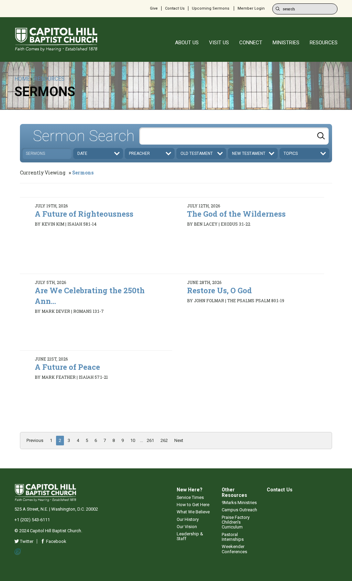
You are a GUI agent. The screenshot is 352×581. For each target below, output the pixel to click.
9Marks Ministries (239, 502)
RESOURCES (324, 42)
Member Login (251, 8)
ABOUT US (187, 42)
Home (22, 79)
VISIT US (219, 42)
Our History (188, 519)
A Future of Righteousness (84, 214)
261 (150, 440)
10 (132, 440)
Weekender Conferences (234, 549)
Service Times (190, 497)
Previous (34, 440)
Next (178, 440)
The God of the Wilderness (236, 214)
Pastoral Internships (233, 537)
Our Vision (187, 526)
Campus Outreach (239, 509)
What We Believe (193, 511)
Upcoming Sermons (210, 8)
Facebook (55, 541)
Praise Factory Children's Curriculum (236, 522)
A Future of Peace (67, 367)
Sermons (83, 172)
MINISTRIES (286, 42)
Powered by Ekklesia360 (18, 552)
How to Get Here (193, 504)
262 (164, 440)
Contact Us (175, 8)
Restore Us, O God (219, 290)
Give (154, 8)
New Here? (189, 489)
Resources (49, 79)
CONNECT (250, 42)
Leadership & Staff (190, 536)
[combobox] (234, 136)
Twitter (26, 541)
